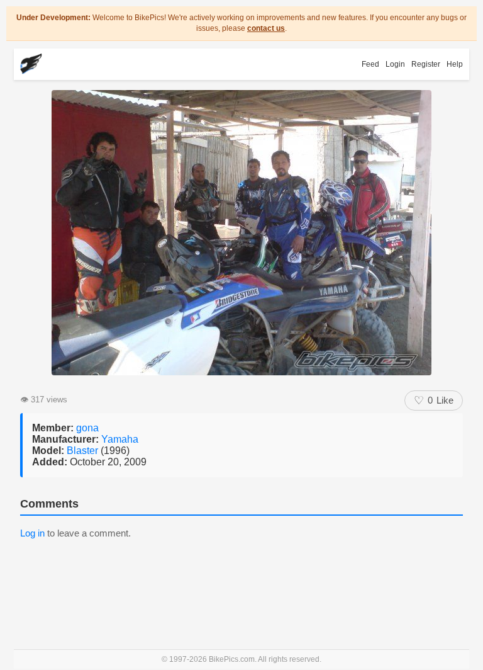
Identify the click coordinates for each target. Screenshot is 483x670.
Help (455, 64)
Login (395, 64)
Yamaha (119, 439)
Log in (32, 533)
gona (87, 428)
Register (425, 64)
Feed (370, 64)
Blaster (84, 450)
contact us (266, 28)
